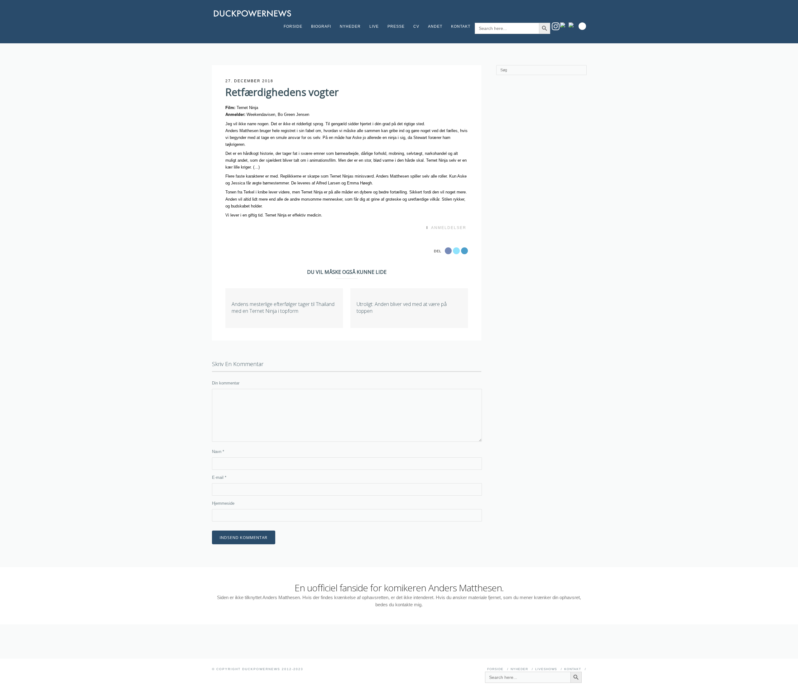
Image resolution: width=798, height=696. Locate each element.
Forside (293, 26)
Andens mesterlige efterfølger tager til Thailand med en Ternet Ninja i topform (283, 307)
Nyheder (350, 26)
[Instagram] (556, 26)
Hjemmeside (223, 503)
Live (374, 26)
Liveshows (546, 669)
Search (582, 26)
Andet (435, 26)
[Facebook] (564, 24)
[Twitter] (572, 24)
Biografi (321, 26)
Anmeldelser (448, 228)
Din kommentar (225, 383)
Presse (396, 26)
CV (416, 26)
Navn (218, 451)
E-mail (219, 477)
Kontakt (460, 26)
